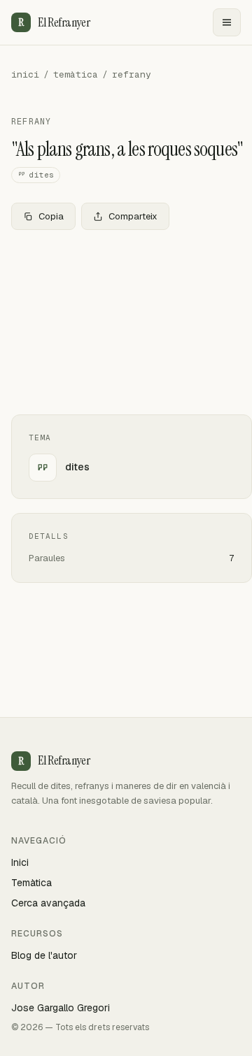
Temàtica (31, 882)
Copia (51, 216)
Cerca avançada (48, 903)
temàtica (75, 74)
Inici (20, 862)
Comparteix (133, 216)
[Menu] (227, 22)
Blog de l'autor (44, 955)
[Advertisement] (126, 322)
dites (41, 175)
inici (25, 74)
